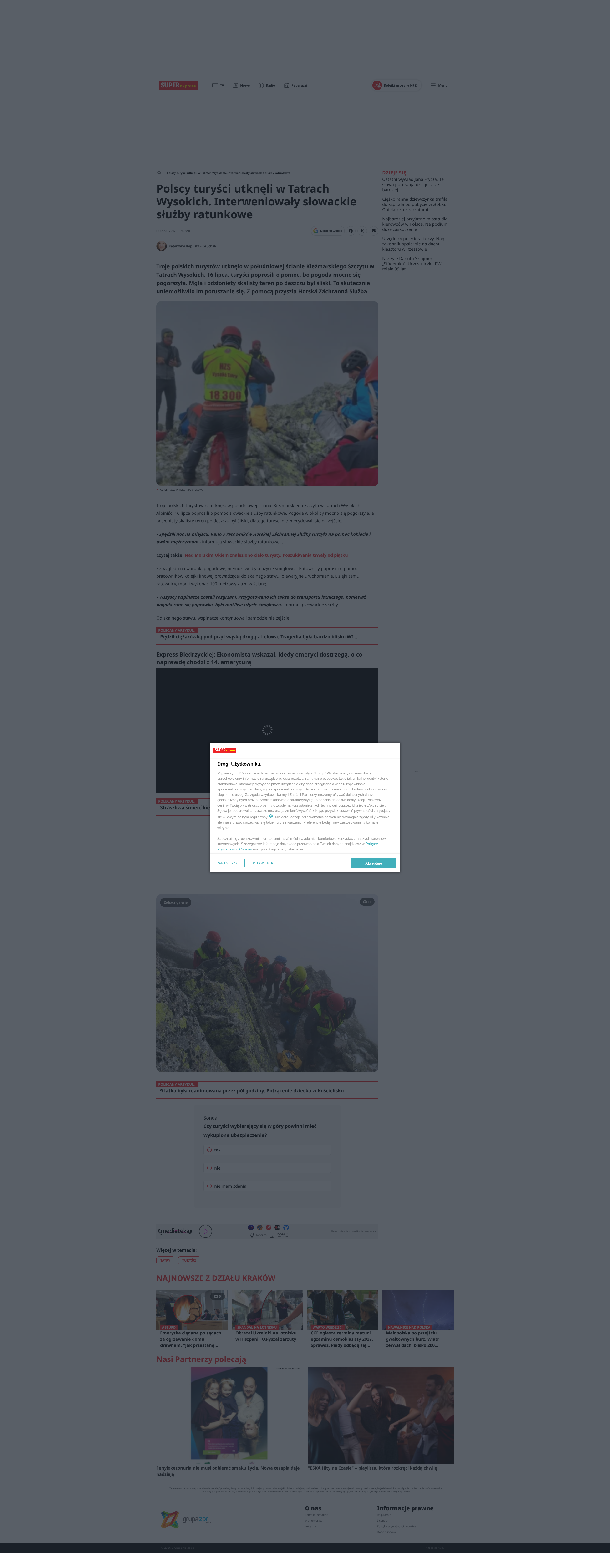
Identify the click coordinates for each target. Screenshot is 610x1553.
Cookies (245, 849)
